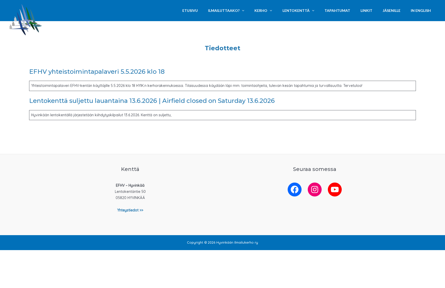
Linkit (366, 10)
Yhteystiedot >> (130, 210)
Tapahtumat (337, 10)
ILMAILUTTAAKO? (223, 10)
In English (421, 10)
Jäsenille (391, 10)
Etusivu (190, 10)
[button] (241, 11)
